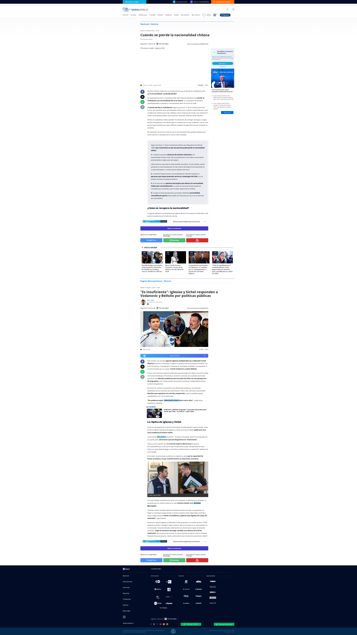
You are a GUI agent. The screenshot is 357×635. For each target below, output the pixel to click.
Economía (152, 15)
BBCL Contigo (196, 15)
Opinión (176, 15)
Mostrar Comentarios (174, 228)
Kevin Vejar (150, 300)
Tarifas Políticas (128, 623)
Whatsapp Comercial (192, 624)
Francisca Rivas (147, 39)
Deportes (160, 15)
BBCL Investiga (185, 15)
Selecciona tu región (132, 2)
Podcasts (125, 15)
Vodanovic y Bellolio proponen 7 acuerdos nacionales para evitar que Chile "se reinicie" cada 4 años (185, 410)
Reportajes (126, 611)
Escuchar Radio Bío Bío (223, 2)
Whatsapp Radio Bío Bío (225, 624)
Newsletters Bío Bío (181, 2)
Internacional (143, 15)
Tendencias (168, 15)
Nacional (133, 15)
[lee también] (155, 413)
